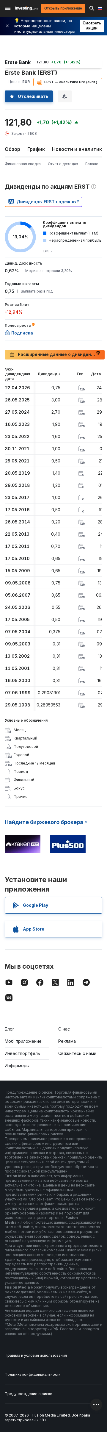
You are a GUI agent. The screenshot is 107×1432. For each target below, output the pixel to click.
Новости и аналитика (78, 149)
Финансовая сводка (23, 164)
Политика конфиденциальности (33, 1374)
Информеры (17, 1065)
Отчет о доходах (63, 164)
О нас (64, 1028)
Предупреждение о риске (28, 1394)
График (36, 149)
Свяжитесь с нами (77, 1053)
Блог (9, 1028)
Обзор (12, 149)
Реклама (67, 1041)
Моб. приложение (23, 1041)
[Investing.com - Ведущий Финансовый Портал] (26, 8)
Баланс (91, 164)
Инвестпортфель (22, 1053)
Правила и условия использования (36, 1355)
